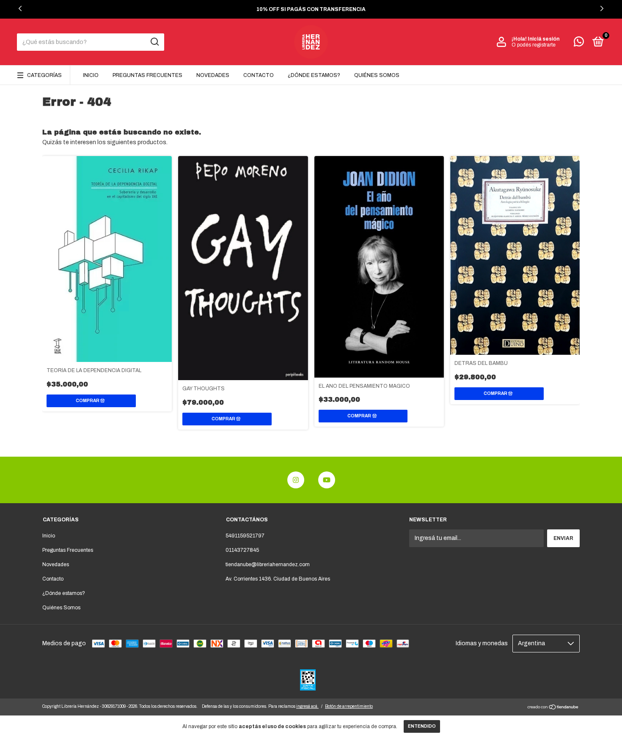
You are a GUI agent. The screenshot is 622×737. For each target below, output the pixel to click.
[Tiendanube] (553, 708)
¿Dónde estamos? (314, 75)
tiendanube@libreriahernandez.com (268, 564)
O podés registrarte (534, 45)
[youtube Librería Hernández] (326, 479)
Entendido (422, 726)
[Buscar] (154, 41)
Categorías (44, 75)
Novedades (212, 75)
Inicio (91, 75)
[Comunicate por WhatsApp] (579, 43)
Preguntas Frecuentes (147, 75)
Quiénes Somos (376, 75)
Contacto (258, 75)
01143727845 (242, 550)
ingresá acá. (307, 706)
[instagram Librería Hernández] (295, 479)
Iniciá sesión (543, 39)
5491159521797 (245, 536)
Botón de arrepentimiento (349, 706)
